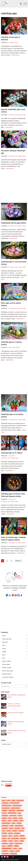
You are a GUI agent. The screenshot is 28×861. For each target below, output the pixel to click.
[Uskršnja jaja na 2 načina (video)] (14, 330)
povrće (10, 833)
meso (12, 825)
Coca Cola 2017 (14, 802)
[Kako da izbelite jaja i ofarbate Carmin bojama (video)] (14, 526)
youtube (4, 851)
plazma (8, 830)
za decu (12, 850)
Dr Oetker (11, 42)
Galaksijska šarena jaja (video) (13, 223)
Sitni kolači (15, 838)
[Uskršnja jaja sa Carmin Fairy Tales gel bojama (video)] (14, 482)
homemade (5, 815)
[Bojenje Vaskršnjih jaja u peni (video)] (14, 98)
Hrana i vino (13, 815)
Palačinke (4, 828)
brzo (13, 800)
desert (4, 810)
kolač (4, 820)
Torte (22, 840)
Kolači (9, 820)
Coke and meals (16, 807)
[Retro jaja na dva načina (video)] (14, 291)
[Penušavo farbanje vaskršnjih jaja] (14, 139)
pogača (15, 830)
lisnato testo (6, 823)
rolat (10, 835)
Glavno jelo (12, 812)
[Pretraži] (21, 4)
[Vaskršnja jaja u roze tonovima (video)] (14, 250)
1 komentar (11, 455)
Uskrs (16, 42)
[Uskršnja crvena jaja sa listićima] (14, 25)
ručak (22, 835)
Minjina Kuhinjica (14, 859)
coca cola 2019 (17, 805)
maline (19, 823)
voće (20, 848)
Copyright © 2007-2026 (6, 859)
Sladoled (23, 838)
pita (23, 828)
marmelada (5, 825)
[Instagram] (8, 857)
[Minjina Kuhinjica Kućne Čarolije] (5, 3)
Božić (8, 800)
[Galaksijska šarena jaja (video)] (14, 211)
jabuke (20, 815)
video (16, 846)
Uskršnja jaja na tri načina (11, 453)
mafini (13, 823)
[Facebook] (2, 857)
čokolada (5, 853)
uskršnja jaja (18, 843)
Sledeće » (18, 561)
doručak (12, 810)
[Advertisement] (14, 72)
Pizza (3, 830)
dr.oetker (20, 810)
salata (4, 838)
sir (9, 838)
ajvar (3, 800)
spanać (11, 840)
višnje (15, 848)
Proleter (4, 835)
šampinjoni (13, 853)
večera (10, 845)
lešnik (21, 820)
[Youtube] (5, 857)
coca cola (5, 802)
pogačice (21, 830)
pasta (11, 828)
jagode (4, 818)
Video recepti (21, 115)
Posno (4, 833)
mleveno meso (18, 825)
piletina (17, 828)
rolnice (16, 835)
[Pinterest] (10, 857)
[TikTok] (13, 857)
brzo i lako (20, 800)
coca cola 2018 (6, 805)
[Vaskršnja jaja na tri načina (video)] (14, 403)
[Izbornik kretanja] (25, 4)
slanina (4, 840)
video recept (6, 848)
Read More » (16, 55)
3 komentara (11, 499)
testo (16, 840)
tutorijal (4, 843)
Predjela (17, 833)
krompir (15, 820)
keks (10, 818)
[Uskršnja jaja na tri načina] (14, 442)
